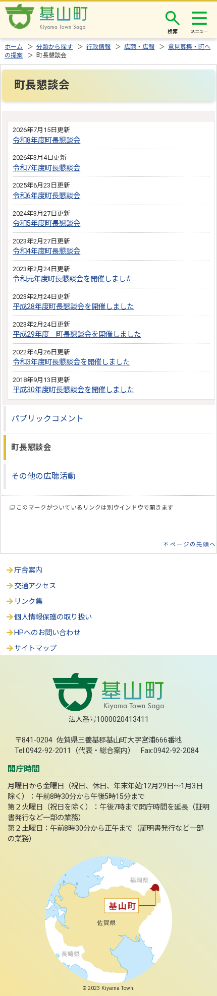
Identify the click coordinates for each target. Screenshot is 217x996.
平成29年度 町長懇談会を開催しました (77, 334)
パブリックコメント (47, 418)
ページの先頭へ (193, 544)
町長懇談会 (31, 447)
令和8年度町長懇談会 (46, 140)
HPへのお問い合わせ (47, 633)
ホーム (14, 46)
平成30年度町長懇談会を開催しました (73, 390)
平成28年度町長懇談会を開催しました (73, 306)
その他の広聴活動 (43, 476)
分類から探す (54, 46)
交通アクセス (35, 586)
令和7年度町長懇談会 (46, 168)
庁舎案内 (28, 570)
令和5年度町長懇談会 (46, 223)
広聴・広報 (139, 46)
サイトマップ (35, 648)
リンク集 (28, 601)
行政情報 (98, 46)
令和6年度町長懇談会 (46, 196)
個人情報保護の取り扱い (53, 617)
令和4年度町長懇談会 (46, 251)
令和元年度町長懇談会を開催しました (73, 279)
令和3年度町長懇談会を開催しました (71, 362)
